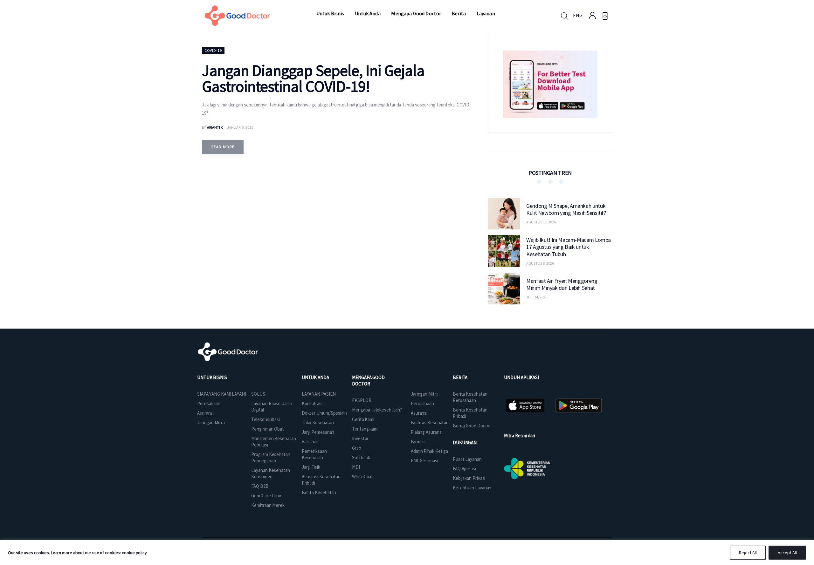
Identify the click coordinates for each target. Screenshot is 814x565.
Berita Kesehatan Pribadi (470, 413)
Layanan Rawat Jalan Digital (271, 406)
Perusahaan (208, 403)
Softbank (361, 457)
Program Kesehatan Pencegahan (270, 457)
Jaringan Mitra (211, 422)
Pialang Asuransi (426, 432)
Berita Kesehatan (319, 492)
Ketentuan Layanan (472, 488)
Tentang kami (365, 429)
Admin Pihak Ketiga (429, 451)
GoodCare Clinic (266, 496)
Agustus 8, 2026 (540, 263)
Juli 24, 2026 (536, 297)
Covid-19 (213, 50)
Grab (356, 448)
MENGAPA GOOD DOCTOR (368, 380)
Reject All (748, 552)
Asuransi (205, 413)
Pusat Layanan (467, 459)
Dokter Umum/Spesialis (325, 413)
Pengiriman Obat (267, 429)
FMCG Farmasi (424, 461)
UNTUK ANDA (315, 377)
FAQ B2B (259, 486)
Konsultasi (312, 403)
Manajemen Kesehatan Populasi (273, 441)
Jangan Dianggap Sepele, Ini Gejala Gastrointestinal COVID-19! (313, 78)
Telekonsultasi (265, 419)
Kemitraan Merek (268, 505)
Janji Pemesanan (318, 432)
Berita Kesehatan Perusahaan (470, 397)
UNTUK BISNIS (212, 377)
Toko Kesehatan (318, 422)
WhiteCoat (362, 476)
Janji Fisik (311, 467)
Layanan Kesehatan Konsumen (270, 473)
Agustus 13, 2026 (541, 222)
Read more (222, 146)
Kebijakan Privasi (469, 478)
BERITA (460, 377)
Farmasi (418, 442)
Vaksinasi (311, 442)
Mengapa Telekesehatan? (377, 410)
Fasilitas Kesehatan (430, 422)
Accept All (787, 552)
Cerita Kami (363, 419)
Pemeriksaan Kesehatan (314, 454)
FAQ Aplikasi (464, 469)
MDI (356, 467)
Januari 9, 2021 (240, 127)
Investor (360, 438)
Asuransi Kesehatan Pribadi (321, 479)
